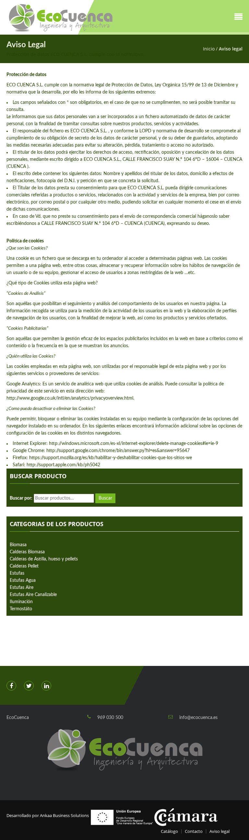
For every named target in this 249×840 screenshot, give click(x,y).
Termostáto (21, 609)
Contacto (194, 831)
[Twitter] (29, 686)
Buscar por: (21, 498)
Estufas (17, 573)
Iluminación (21, 602)
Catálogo (169, 831)
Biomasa (18, 545)
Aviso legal (219, 831)
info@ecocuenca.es (198, 717)
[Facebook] (11, 686)
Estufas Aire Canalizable (33, 594)
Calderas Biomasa (27, 552)
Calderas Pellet (24, 566)
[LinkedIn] (46, 686)
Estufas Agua (23, 580)
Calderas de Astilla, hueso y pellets (44, 559)
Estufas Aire (21, 587)
